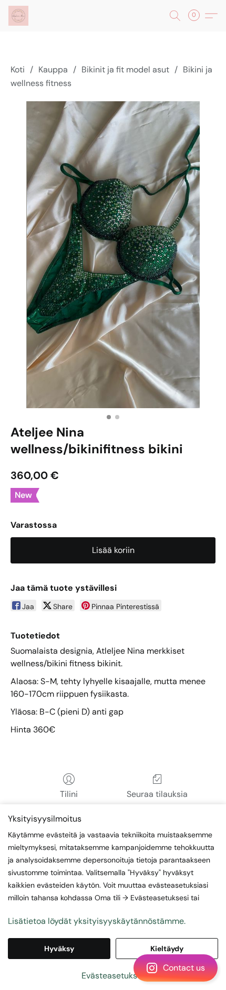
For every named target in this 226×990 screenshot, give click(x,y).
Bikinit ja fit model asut (125, 69)
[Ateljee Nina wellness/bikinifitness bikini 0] (112, 254)
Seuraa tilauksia (157, 794)
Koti (18, 69)
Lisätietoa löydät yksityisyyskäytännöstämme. (97, 921)
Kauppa (53, 69)
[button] (113, 968)
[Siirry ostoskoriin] (197, 15)
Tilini (69, 794)
